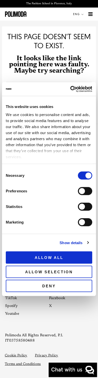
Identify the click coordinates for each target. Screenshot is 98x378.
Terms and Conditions (23, 364)
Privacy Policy (46, 355)
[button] (79, 14)
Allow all (49, 257)
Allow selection (49, 271)
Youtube (12, 314)
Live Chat (73, 370)
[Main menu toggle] (90, 14)
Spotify (11, 306)
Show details (71, 242)
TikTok (11, 298)
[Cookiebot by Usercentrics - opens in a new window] (70, 89)
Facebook (57, 298)
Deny (49, 286)
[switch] (85, 191)
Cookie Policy (16, 355)
